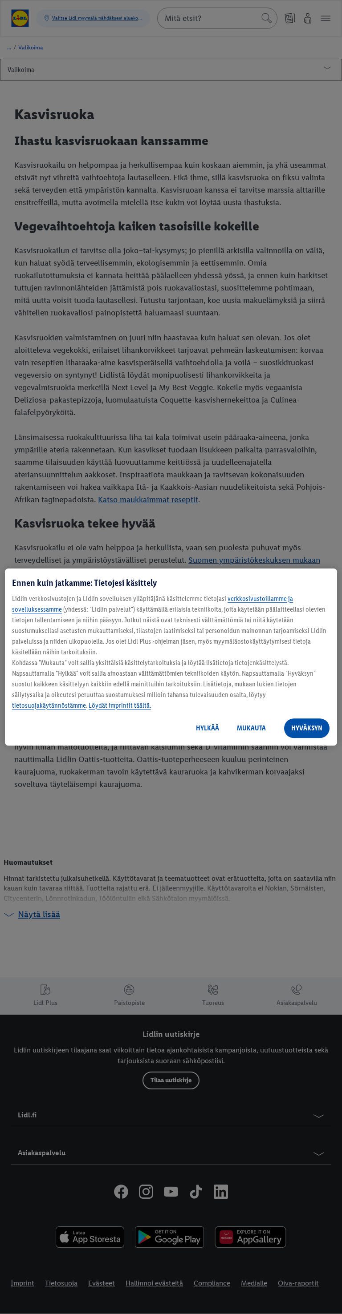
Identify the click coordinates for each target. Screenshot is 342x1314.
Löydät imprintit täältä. (120, 705)
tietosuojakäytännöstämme (49, 705)
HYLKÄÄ (207, 728)
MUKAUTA (251, 728)
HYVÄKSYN (306, 728)
